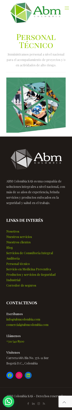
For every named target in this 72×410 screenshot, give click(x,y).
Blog (9, 247)
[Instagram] (39, 403)
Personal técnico (18, 264)
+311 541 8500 (15, 341)
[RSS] (44, 403)
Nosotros (12, 231)
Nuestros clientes (18, 242)
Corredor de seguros (21, 285)
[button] (8, 401)
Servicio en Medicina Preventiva (28, 269)
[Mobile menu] (67, 7)
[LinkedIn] (33, 403)
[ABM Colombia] (36, 13)
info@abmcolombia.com (23, 319)
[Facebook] (28, 403)
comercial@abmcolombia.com (27, 325)
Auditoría (13, 258)
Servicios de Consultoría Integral (29, 253)
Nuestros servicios (19, 237)
